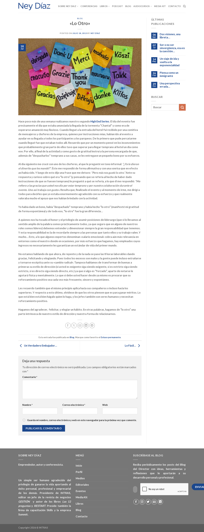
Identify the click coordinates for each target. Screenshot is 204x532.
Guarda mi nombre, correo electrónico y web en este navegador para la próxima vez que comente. (82, 420)
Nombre (27, 404)
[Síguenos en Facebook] (136, 502)
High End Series (99, 121)
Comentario (29, 377)
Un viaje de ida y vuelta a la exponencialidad (169, 62)
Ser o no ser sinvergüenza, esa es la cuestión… (172, 48)
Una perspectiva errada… (170, 85)
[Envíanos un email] (154, 502)
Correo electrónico (73, 404)
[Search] (184, 6)
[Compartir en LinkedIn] (86, 325)
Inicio (79, 465)
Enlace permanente (111, 337)
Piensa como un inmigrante (169, 74)
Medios (80, 478)
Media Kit (160, 6)
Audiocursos (141, 6)
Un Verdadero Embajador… (40, 345)
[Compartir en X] (74, 325)
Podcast (117, 6)
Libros (104, 6)
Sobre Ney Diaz (67, 6)
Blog (128, 6)
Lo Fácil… (130, 345)
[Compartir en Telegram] (92, 325)
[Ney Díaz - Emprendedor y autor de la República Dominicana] (34, 6)
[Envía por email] (80, 325)
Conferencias (88, 6)
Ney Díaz (95, 33)
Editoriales (82, 484)
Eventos (81, 491)
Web (105, 404)
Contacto (174, 6)
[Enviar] (182, 107)
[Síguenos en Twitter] (148, 502)
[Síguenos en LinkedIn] (160, 502)
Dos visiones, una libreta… (170, 36)
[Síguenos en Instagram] (142, 502)
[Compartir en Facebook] (68, 325)
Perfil (79, 472)
